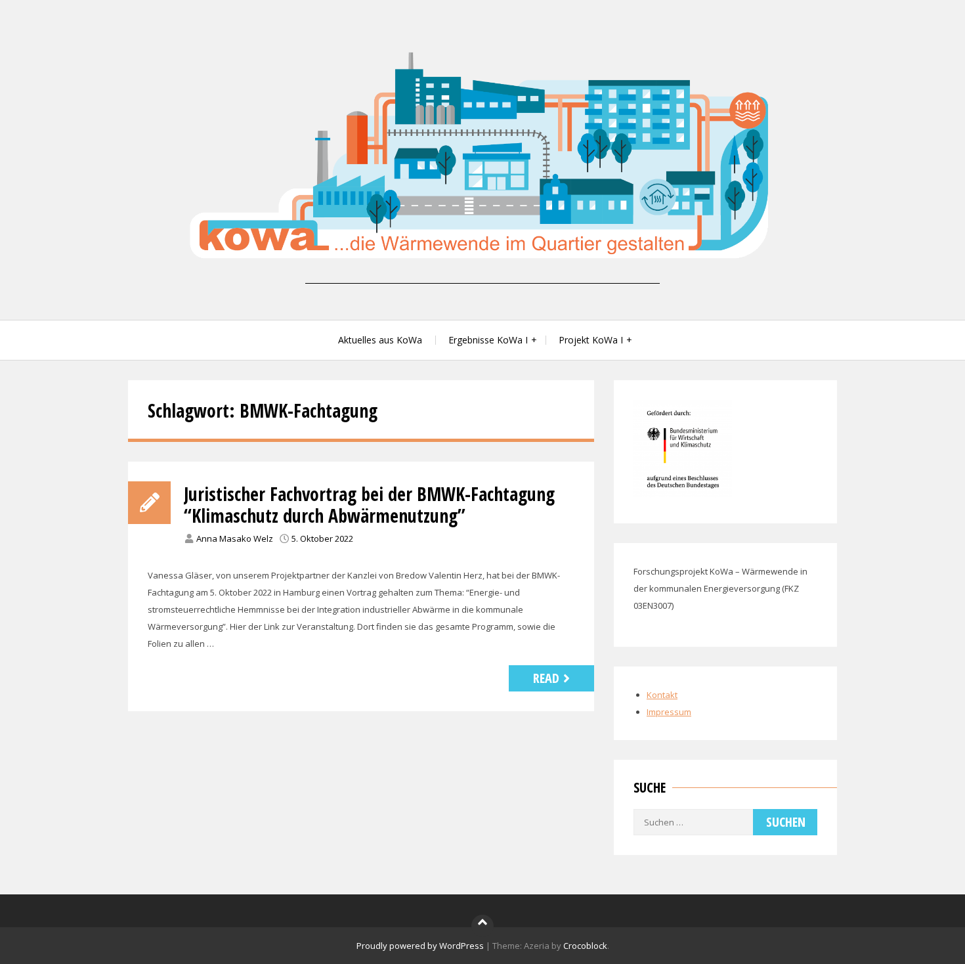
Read (546, 678)
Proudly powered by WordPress (420, 946)
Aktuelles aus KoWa (380, 340)
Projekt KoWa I (591, 340)
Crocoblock (585, 946)
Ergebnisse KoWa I (488, 340)
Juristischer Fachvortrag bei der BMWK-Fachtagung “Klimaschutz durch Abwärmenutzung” (369, 505)
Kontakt (662, 695)
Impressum (669, 712)
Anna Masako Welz (234, 538)
